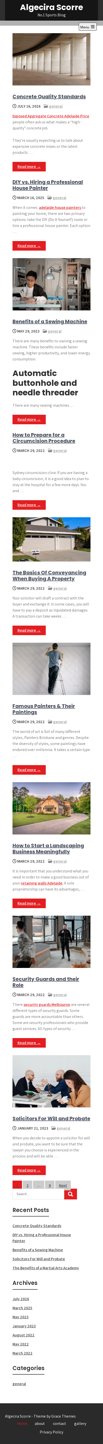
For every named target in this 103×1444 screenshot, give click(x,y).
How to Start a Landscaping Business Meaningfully (48, 848)
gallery (80, 1423)
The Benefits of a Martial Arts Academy (45, 1268)
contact (59, 1423)
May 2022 (20, 1344)
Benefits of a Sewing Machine (49, 321)
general (55, 106)
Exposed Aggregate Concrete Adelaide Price (50, 116)
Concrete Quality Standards (49, 96)
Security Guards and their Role (45, 982)
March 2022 (22, 1353)
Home (22, 1423)
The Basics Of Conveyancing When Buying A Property (49, 575)
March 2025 (22, 1308)
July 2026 (20, 1298)
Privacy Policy (51, 1432)
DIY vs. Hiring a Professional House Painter (47, 185)
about (40, 1423)
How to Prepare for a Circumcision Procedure (43, 437)
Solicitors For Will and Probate (51, 1118)
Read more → (29, 166)
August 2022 (23, 1335)
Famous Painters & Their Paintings (43, 709)
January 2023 (24, 1326)
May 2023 (20, 1317)
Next (63, 1185)
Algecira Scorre (51, 7)
